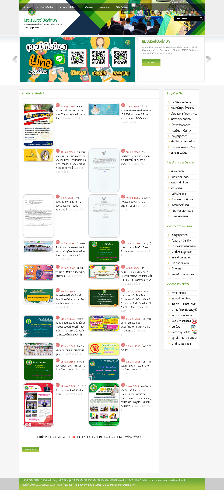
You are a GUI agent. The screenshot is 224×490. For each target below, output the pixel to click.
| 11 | (107, 436)
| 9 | (94, 436)
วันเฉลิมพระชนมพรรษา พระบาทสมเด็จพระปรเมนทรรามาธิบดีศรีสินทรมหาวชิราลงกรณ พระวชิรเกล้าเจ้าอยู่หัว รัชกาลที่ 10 (70, 160)
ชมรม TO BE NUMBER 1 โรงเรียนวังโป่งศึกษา (70, 272)
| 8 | (89, 436)
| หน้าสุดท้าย (133, 436)
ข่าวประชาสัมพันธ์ (45, 7)
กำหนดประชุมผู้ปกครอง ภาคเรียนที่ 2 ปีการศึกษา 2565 (70, 366)
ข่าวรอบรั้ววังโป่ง (67, 7)
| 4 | (69, 436)
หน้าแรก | (44, 436)
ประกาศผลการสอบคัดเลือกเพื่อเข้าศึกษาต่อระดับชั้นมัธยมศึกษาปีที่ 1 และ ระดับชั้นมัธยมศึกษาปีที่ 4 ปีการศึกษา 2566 (136, 299)
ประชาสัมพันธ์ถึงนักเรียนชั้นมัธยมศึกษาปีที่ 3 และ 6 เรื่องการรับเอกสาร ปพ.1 (70, 299)
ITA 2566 (139, 10)
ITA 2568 (169, 10)
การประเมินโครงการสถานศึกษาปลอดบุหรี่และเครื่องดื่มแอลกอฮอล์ (69, 204)
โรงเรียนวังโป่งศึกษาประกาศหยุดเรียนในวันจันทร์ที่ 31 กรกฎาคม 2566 (135, 158)
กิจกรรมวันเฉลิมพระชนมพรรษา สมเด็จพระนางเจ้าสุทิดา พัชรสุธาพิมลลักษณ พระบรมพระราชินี (70, 249)
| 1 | (54, 436)
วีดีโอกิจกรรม (122, 7)
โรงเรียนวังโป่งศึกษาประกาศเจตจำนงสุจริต (70, 350)
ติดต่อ (182, 10)
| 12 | (114, 436)
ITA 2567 (154, 10)
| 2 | (59, 436)
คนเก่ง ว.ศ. (105, 7)
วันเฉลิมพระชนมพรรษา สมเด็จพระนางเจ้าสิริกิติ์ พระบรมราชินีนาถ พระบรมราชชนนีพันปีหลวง (136, 112)
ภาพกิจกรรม (87, 7)
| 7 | (84, 436)
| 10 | (100, 436)
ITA (133, 5)
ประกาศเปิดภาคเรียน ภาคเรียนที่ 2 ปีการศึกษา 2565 (136, 366)
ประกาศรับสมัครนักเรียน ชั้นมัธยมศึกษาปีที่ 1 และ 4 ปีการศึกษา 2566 (136, 325)
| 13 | (120, 436)
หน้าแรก (26, 7)
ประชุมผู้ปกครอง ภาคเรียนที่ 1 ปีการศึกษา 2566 (136, 247)
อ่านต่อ (151, 62)
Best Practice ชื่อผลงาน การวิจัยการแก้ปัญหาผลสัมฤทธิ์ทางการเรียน (70, 112)
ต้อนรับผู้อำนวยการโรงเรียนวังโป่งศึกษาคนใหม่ (70, 390)
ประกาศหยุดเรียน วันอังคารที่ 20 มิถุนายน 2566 (135, 202)
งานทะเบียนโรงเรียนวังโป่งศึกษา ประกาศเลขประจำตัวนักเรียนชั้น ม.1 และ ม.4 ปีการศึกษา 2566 (136, 274)
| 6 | (79, 436)
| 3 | (64, 436)
